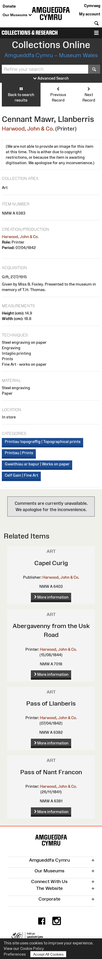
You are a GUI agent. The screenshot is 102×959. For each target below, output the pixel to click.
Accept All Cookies (48, 954)
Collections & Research (30, 32)
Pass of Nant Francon (51, 772)
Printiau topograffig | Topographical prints (43, 441)
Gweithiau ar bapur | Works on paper (37, 464)
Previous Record (58, 97)
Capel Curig (51, 562)
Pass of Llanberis (51, 703)
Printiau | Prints (19, 453)
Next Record (88, 97)
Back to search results (21, 97)
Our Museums (16, 15)
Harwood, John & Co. (28, 129)
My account (89, 14)
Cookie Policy (32, 948)
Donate (9, 6)
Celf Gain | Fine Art (21, 475)
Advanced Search (53, 78)
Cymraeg (92, 5)
